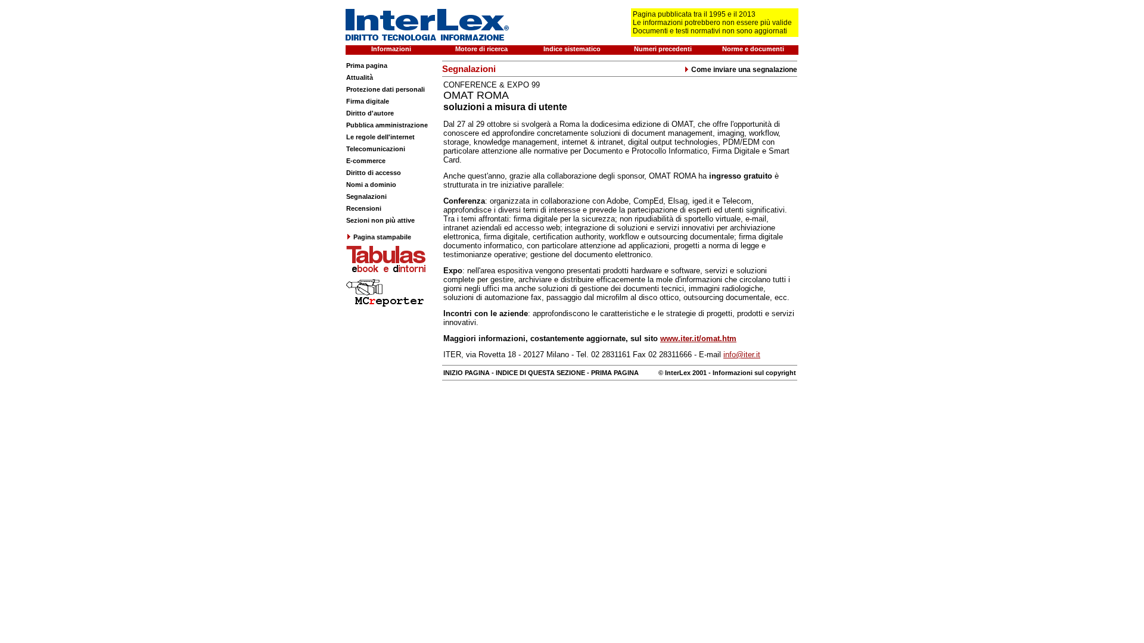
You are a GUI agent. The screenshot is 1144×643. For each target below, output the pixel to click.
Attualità (359, 77)
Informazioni (391, 48)
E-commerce (366, 160)
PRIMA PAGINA (615, 372)
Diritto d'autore (370, 113)
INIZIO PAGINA (466, 372)
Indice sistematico (572, 48)
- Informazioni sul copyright (751, 372)
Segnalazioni (366, 196)
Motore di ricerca (481, 48)
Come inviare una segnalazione (744, 69)
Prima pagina (366, 65)
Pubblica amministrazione (387, 125)
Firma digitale (367, 101)
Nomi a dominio (371, 184)
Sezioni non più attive (380, 220)
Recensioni (363, 208)
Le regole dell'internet (380, 137)
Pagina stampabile (382, 237)
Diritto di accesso (373, 172)
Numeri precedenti (663, 48)
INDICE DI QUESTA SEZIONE (540, 372)
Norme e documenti (753, 48)
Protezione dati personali (385, 89)
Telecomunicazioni (375, 148)
